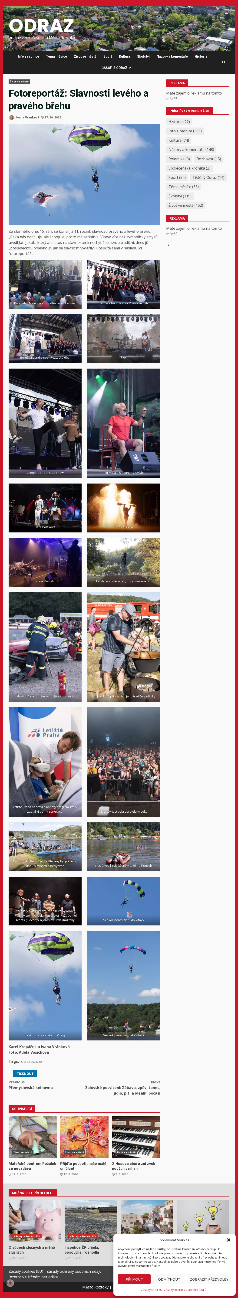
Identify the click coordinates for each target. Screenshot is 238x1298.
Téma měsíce (56, 56)
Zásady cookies (151, 1290)
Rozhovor (209, 158)
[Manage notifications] (10, 1283)
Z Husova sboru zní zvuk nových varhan (136, 1137)
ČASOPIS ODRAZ (114, 68)
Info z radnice (28, 56)
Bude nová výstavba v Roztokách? (147, 1221)
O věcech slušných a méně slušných (35, 1221)
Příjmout (134, 1279)
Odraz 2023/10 (31, 1061)
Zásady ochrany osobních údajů (185, 1290)
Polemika (179, 158)
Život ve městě (85, 56)
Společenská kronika (189, 168)
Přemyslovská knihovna (31, 1084)
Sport (107, 56)
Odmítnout (169, 1279)
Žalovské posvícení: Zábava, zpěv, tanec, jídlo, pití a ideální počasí (122, 1087)
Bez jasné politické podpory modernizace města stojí (203, 1221)
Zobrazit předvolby (209, 1279)
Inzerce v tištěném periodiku (33, 1276)
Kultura (124, 56)
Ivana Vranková (27, 117)
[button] (228, 1240)
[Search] (223, 62)
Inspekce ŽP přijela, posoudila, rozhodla (91, 1221)
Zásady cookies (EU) (26, 1271)
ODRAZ (41, 26)
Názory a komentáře (172, 56)
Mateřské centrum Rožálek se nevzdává (33, 1137)
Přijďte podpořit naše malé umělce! (84, 1137)
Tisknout (25, 1073)
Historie (201, 56)
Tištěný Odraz (208, 177)
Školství (143, 56)
